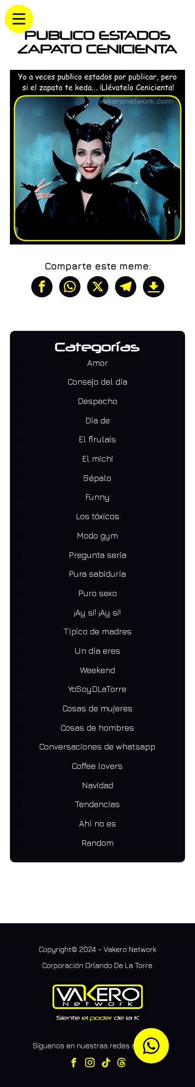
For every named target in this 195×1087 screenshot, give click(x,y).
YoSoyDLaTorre (97, 689)
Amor (97, 363)
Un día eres (97, 651)
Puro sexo (97, 593)
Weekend (97, 670)
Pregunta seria (97, 555)
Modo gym (97, 535)
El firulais (97, 439)
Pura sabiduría (97, 574)
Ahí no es (97, 823)
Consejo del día (97, 382)
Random (97, 843)
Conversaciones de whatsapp (97, 746)
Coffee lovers (97, 766)
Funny (97, 497)
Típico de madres (97, 631)
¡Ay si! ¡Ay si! (97, 612)
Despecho (97, 401)
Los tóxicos (97, 516)
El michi (97, 458)
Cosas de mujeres (97, 708)
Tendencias (97, 804)
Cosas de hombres (97, 728)
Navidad (97, 785)
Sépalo (97, 478)
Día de (97, 420)
